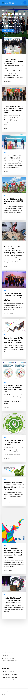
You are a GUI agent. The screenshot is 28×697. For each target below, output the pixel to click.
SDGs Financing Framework (9, 677)
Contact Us (5, 655)
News (5, 56)
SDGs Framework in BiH (8, 672)
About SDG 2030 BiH (7, 653)
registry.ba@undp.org (11, 660)
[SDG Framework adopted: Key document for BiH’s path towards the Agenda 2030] (14, 386)
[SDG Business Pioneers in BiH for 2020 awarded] (14, 154)
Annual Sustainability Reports (10, 680)
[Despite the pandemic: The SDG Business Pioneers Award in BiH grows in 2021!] (14, 339)
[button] (24, 3)
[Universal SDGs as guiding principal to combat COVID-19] (14, 198)
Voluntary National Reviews (9, 674)
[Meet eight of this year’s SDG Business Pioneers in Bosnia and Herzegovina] (14, 597)
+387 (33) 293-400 (9, 658)
